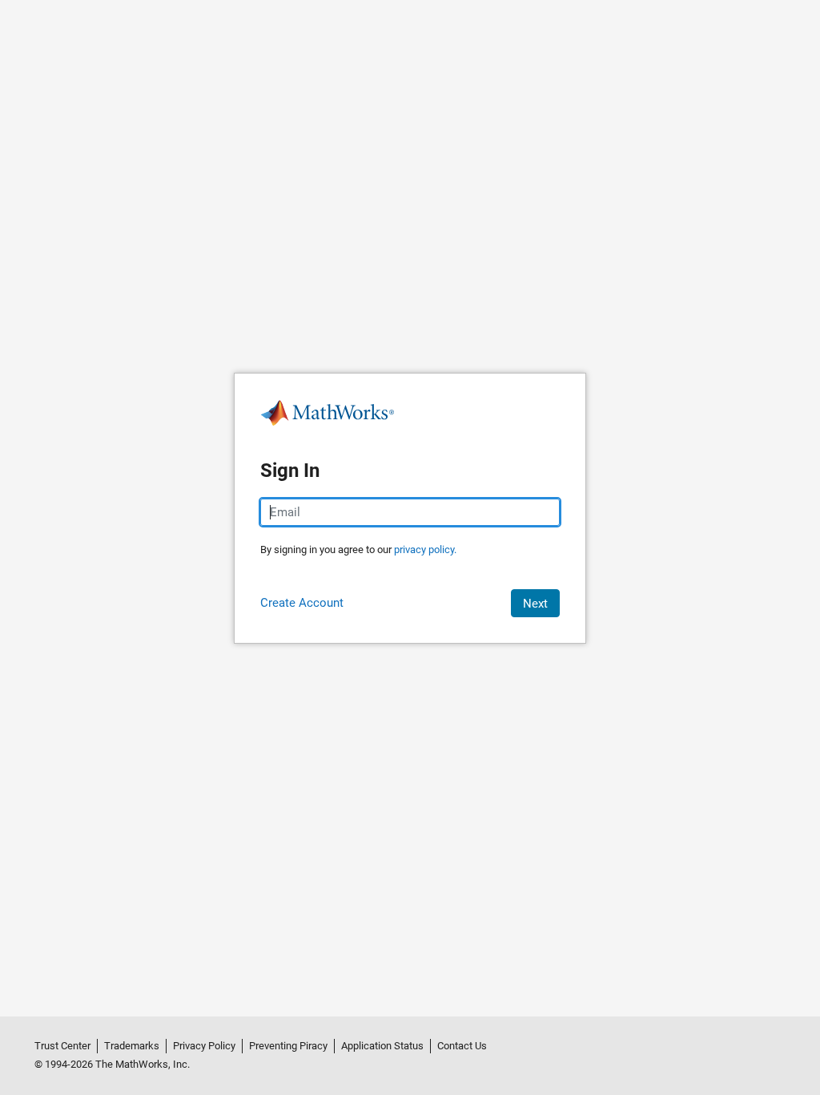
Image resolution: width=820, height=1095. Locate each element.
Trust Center (62, 1046)
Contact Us (462, 1046)
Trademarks (131, 1046)
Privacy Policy (204, 1046)
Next (535, 603)
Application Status (382, 1046)
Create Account (302, 603)
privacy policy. (425, 549)
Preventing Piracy (288, 1046)
